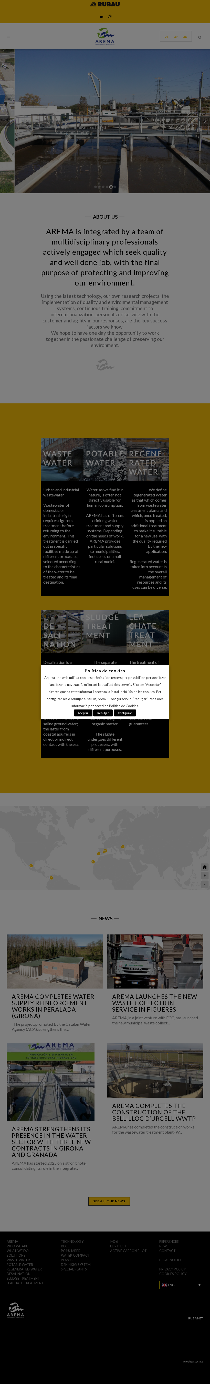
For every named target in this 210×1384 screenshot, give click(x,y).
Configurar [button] (125, 713)
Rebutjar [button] (103, 713)
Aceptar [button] (83, 713)
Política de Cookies (123, 706)
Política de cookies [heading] (105, 670)
